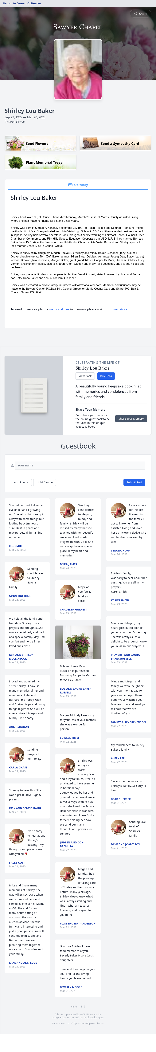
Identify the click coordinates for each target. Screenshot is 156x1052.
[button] (78, 642)
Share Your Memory (131, 418)
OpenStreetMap (82, 1023)
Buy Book (106, 376)
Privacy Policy (67, 1017)
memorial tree (59, 309)
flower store (118, 309)
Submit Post (134, 482)
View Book (85, 376)
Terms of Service (88, 1017)
